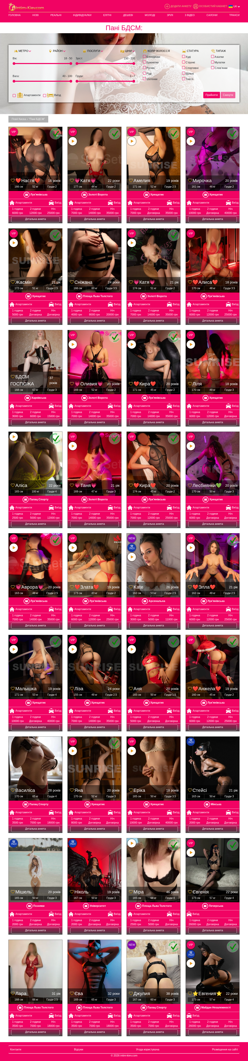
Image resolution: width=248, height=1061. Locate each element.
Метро (23, 51)
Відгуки (78, 1049)
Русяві (150, 68)
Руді (149, 73)
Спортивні (192, 68)
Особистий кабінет (213, 6)
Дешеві (128, 15)
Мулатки (220, 62)
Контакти (15, 1049)
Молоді (150, 15)
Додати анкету (181, 6)
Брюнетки (152, 62)
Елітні (107, 15)
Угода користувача (147, 1049)
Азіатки (219, 56)
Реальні (55, 15)
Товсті (189, 79)
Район (57, 51)
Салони (211, 15)
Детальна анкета (35, 219)
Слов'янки (221, 68)
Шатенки (151, 79)
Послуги (93, 51)
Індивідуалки (82, 15)
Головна (14, 15)
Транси (234, 15)
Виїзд (57, 95)
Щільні (190, 73)
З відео (190, 15)
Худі (188, 56)
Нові (35, 15)
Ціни (128, 51)
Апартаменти (32, 95)
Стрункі (190, 62)
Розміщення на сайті (225, 1049)
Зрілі (170, 15)
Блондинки (153, 56)
